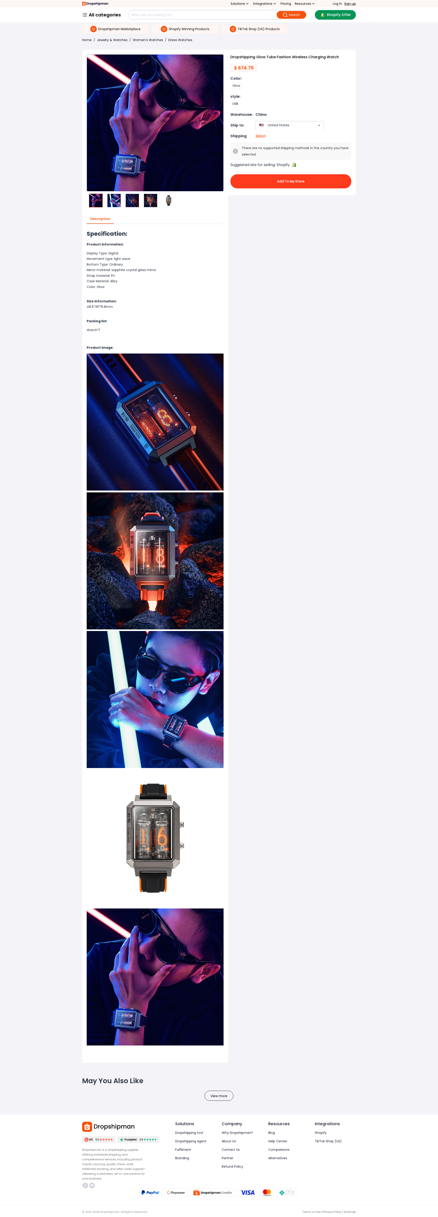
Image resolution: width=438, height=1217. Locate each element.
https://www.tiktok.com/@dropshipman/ (86, 1185)
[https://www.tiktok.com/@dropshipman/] (85, 1185)
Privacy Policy (332, 1212)
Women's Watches (148, 40)
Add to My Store (291, 181)
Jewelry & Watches (112, 40)
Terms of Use (311, 1212)
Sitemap (350, 1212)
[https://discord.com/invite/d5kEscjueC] (92, 1185)
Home (87, 40)
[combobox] (283, 125)
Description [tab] (100, 218)
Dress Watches (180, 40)
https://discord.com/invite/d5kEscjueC (92, 1185)
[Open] (319, 125)
